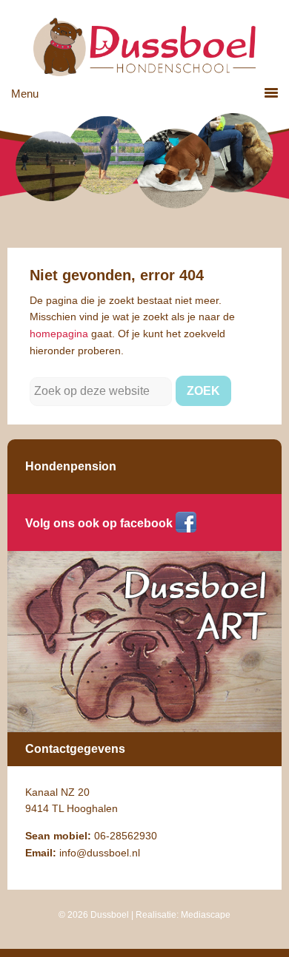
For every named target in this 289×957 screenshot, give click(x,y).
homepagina (59, 333)
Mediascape (205, 915)
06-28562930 (125, 836)
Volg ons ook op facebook (99, 523)
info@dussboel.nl (99, 853)
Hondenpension (70, 466)
